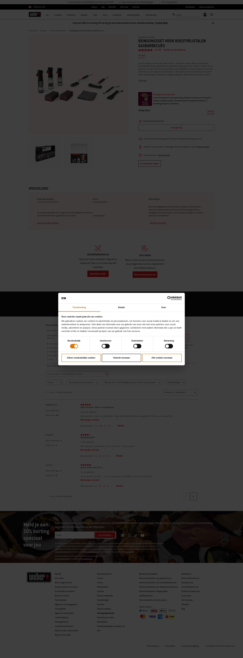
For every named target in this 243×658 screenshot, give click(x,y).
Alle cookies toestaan (161, 358)
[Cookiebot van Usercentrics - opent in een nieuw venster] (169, 298)
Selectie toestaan (121, 358)
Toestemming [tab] (79, 307)
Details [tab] (121, 307)
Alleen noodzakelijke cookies (81, 358)
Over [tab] (163, 307)
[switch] (106, 346)
